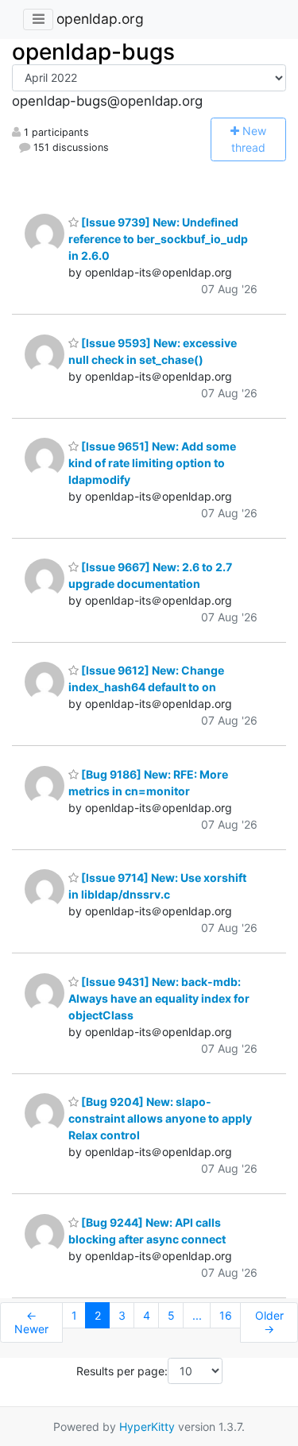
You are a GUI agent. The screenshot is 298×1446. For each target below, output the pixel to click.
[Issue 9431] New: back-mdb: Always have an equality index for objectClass (159, 998)
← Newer (31, 1322)
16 (225, 1315)
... (197, 1315)
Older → (269, 1322)
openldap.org (100, 18)
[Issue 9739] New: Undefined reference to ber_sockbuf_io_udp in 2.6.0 (158, 238)
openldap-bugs (93, 51)
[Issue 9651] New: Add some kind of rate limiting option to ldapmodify (152, 462)
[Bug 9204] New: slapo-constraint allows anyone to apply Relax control (160, 1118)
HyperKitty (147, 1426)
